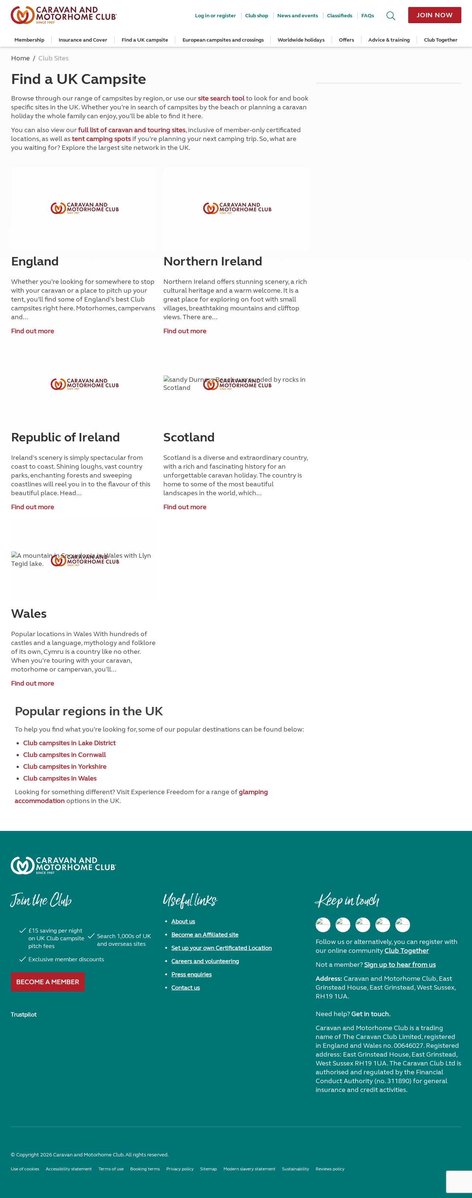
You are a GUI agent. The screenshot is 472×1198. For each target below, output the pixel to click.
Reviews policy (330, 1168)
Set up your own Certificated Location (221, 947)
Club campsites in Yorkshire (65, 766)
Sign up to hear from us (400, 965)
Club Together (441, 40)
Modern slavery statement (249, 1168)
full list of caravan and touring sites (131, 130)
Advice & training (389, 40)
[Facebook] (323, 924)
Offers (346, 40)
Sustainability (295, 1168)
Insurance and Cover (83, 40)
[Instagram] (343, 924)
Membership (29, 40)
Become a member (47, 982)
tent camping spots (101, 139)
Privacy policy (180, 1168)
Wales (29, 613)
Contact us (185, 987)
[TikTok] (402, 924)
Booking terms (145, 1168)
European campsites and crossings (223, 40)
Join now (435, 15)
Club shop (256, 16)
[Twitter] (362, 924)
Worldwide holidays (301, 40)
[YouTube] (382, 924)
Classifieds (339, 16)
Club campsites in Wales (60, 778)
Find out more (32, 331)
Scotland (189, 437)
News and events (297, 16)
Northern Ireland (212, 261)
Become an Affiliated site (205, 934)
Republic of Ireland (65, 437)
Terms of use (111, 1168)
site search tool (221, 98)
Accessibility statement (69, 1168)
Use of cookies (25, 1168)
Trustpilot (24, 1014)
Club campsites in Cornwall (64, 755)
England (35, 261)
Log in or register (215, 16)
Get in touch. (371, 1014)
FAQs (367, 16)
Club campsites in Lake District (69, 743)
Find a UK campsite (145, 40)
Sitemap (208, 1168)
